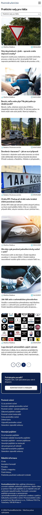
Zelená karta (6, 420)
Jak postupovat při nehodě (11, 446)
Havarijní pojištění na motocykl (13, 443)
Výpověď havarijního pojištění (12, 449)
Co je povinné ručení (9, 403)
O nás (3, 461)
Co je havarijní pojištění (10, 435)
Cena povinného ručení (10, 417)
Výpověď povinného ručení (11, 422)
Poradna (4, 467)
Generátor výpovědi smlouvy (12, 425)
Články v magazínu (8, 469)
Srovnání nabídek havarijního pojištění (15, 438)
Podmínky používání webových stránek (16, 475)
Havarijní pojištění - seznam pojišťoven (15, 440)
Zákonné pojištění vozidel (10, 412)
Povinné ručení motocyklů (11, 414)
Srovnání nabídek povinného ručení (14, 406)
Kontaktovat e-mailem (21, 388)
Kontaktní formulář (8, 464)
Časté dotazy (6, 472)
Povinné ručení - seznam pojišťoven (14, 409)
